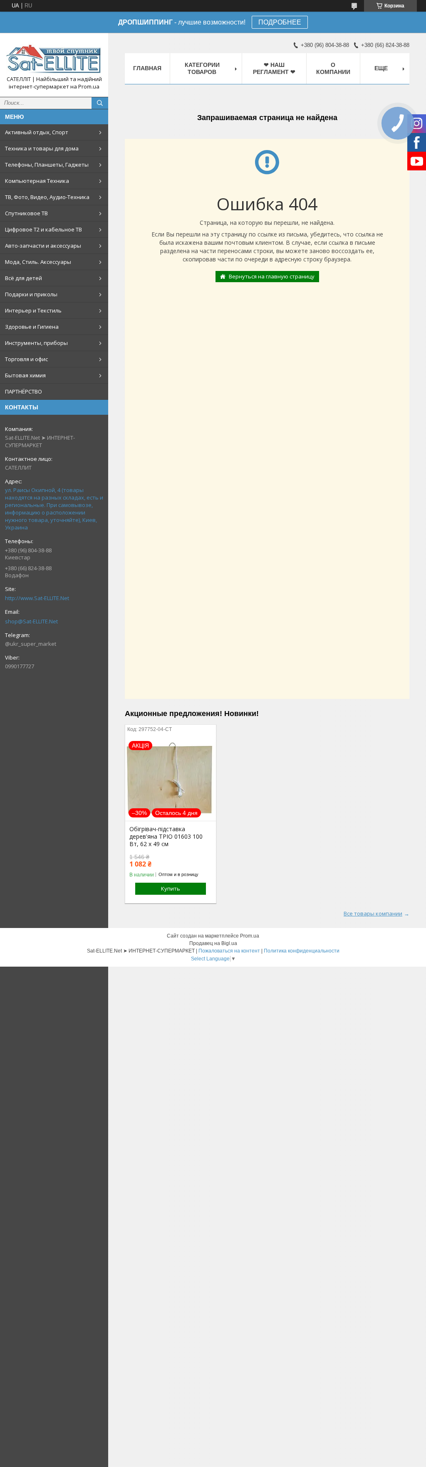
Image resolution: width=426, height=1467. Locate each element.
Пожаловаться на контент (229, 951)
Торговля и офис (26, 359)
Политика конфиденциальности (301, 951)
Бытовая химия (25, 375)
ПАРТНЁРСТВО (23, 391)
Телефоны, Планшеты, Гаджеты (47, 164)
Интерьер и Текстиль (33, 310)
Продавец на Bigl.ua (213, 943)
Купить (170, 888)
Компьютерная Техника (37, 181)
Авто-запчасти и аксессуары (43, 245)
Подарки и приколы (31, 294)
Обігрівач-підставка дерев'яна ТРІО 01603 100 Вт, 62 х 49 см (166, 836)
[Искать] (100, 103)
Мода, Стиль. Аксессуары (38, 262)
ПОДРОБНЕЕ (279, 22)
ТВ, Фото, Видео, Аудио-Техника (47, 197)
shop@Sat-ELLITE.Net (31, 621)
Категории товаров (202, 68)
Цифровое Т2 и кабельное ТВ (43, 229)
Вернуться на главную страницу (272, 276)
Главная (147, 68)
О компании (333, 68)
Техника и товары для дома (42, 148)
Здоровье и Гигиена (32, 326)
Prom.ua (249, 936)
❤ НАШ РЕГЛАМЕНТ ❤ (274, 68)
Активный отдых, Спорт (36, 132)
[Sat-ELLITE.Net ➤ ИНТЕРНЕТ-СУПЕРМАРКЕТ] (54, 57)
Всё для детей (23, 278)
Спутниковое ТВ (26, 213)
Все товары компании (373, 913)
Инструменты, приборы (36, 343)
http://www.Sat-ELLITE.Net (37, 598)
